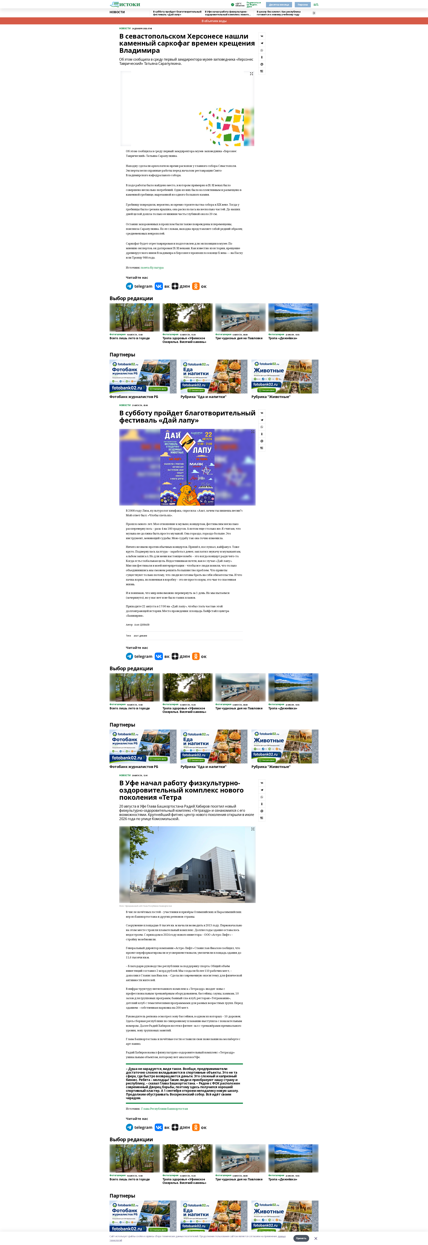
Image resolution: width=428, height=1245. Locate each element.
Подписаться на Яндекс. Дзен (254, 5)
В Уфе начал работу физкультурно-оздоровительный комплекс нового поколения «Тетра (227, 13)
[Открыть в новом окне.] (139, 286)
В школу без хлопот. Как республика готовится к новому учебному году (279, 13)
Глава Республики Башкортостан (164, 1109)
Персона (303, 4)
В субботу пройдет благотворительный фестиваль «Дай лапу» (177, 13)
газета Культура (152, 267)
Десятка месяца (279, 4)
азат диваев (140, 635)
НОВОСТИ (117, 12)
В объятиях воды (214, 21)
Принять (301, 1238)
